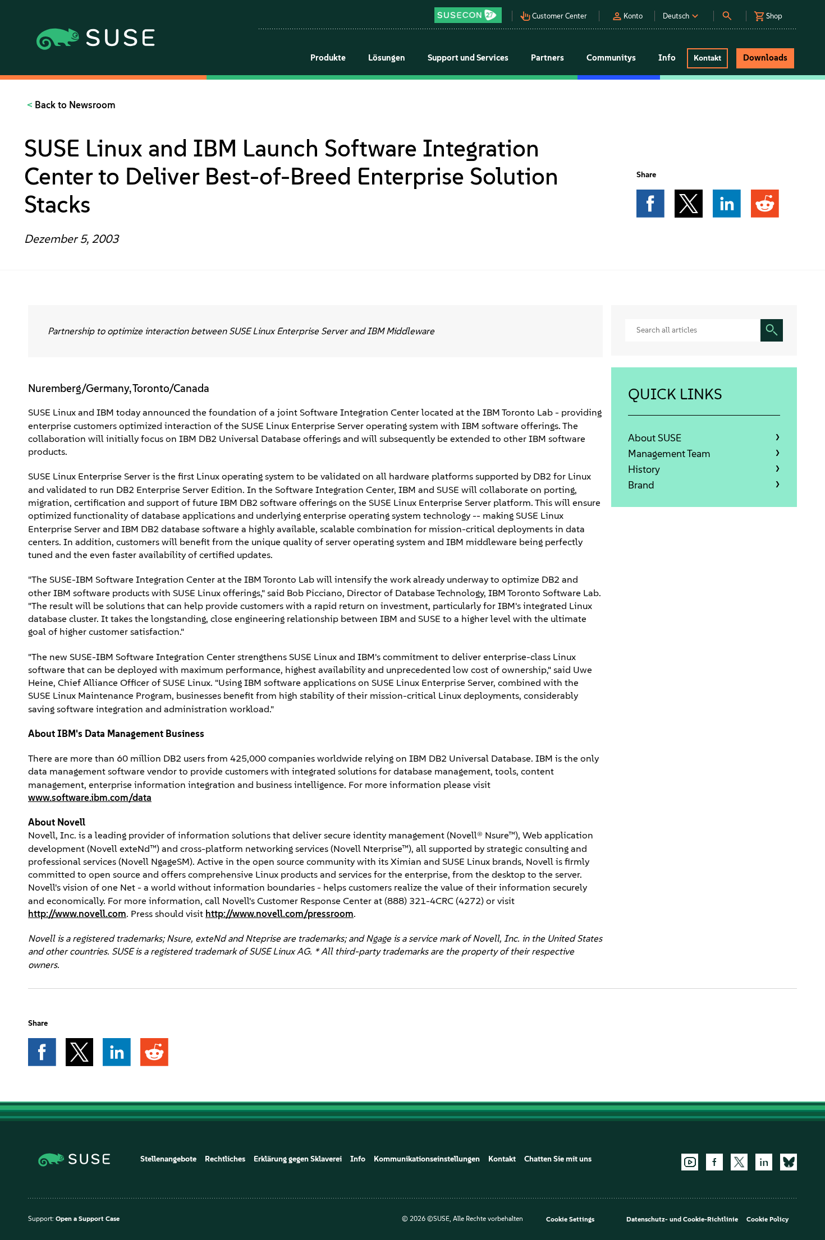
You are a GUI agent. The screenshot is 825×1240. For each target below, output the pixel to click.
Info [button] (667, 58)
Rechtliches (225, 1159)
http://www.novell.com (77, 913)
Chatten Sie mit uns (558, 1159)
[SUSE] (78, 1159)
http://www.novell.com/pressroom (279, 913)
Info (357, 1159)
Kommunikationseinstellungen (427, 1159)
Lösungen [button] (386, 58)
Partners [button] (547, 58)
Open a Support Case (88, 1219)
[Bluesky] (788, 1162)
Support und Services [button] (468, 58)
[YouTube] (689, 1162)
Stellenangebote (168, 1159)
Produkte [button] (328, 58)
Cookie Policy (767, 1219)
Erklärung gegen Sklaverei (298, 1159)
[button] (471, 11)
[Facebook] (714, 1162)
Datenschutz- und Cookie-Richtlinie (682, 1219)
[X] (739, 1162)
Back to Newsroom (74, 104)
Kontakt (502, 1159)
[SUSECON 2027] (468, 15)
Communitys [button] (611, 58)
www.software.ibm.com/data (90, 797)
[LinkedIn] (763, 1162)
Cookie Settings (570, 1219)
